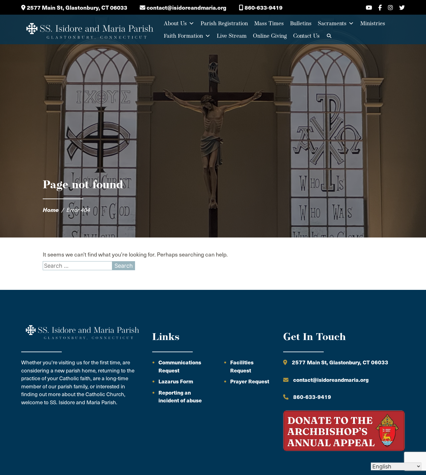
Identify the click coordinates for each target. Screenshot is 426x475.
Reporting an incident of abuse (180, 396)
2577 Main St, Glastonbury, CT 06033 (76, 7)
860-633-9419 (263, 7)
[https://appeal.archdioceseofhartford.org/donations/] (344, 431)
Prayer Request (249, 381)
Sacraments (332, 23)
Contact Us (306, 36)
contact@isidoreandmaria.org (185, 7)
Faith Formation (183, 36)
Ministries (372, 23)
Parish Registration (224, 23)
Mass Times (269, 23)
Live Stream (232, 36)
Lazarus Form (175, 381)
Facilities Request (242, 366)
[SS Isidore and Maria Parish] (89, 29)
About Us (175, 23)
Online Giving (270, 36)
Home (51, 210)
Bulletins (301, 23)
